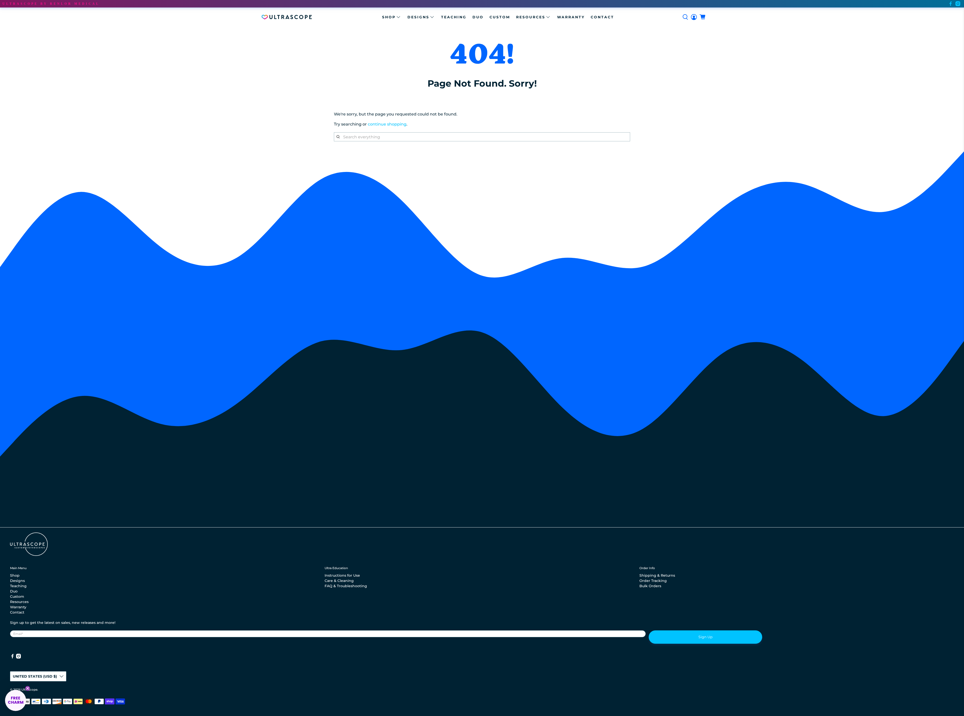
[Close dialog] (523, 301)
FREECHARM (482, 337)
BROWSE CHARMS (482, 406)
